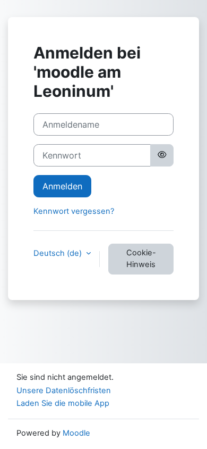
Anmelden (62, 186)
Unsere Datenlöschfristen (63, 390)
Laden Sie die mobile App (62, 403)
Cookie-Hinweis (141, 258)
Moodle (76, 433)
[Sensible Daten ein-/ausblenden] (162, 155)
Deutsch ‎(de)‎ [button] (58, 253)
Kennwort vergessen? (73, 211)
